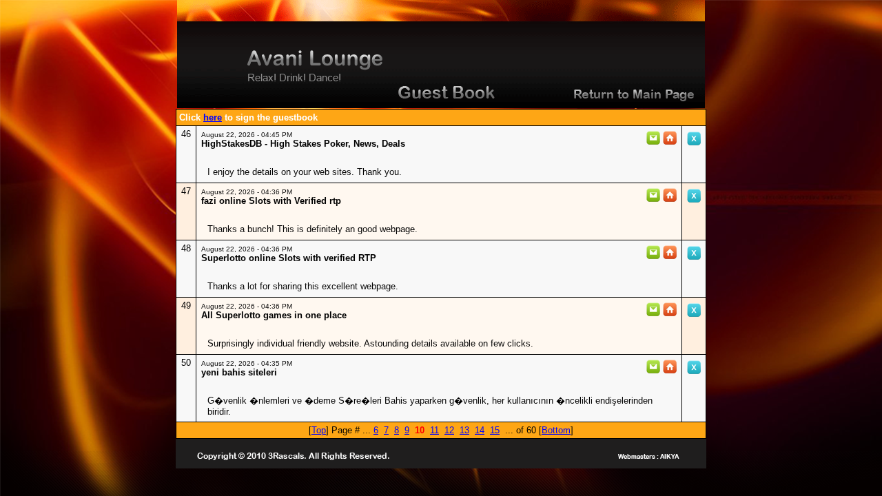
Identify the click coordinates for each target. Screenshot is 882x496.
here (212, 117)
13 (464, 430)
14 (479, 430)
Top (318, 430)
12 (449, 430)
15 (495, 430)
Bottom (556, 430)
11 (434, 430)
